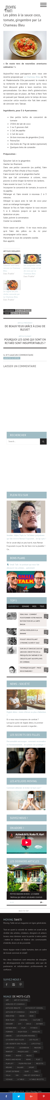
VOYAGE (9, 1079)
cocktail (24, 1020)
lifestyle (10, 1048)
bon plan (10, 1020)
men (35, 1051)
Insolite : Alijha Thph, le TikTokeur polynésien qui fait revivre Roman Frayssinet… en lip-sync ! (26, 537)
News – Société (20, 684)
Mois (34, 606)
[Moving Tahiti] (9, 4)
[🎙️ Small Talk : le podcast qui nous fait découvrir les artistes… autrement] (26, 582)
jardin (9, 1036)
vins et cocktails (32, 1075)
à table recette (37, 1079)
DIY (19, 1024)
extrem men (11, 1028)
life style (35, 1044)
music (29, 1055)
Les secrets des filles (25, 734)
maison (37, 1048)
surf (27, 1071)
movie (18, 1055)
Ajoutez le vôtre (11, 358)
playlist (9, 1063)
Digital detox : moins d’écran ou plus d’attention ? (26, 714)
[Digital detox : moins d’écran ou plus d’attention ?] (26, 699)
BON (31, 1016)
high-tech (22, 1032)
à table (15, 313)
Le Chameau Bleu (32, 76)
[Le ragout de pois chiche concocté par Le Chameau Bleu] (12, 285)
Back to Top (24, 911)
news (28, 1059)
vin (17, 1075)
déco (28, 1024)
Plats (28, 310)
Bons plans (17, 558)
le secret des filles (15, 1040)
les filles (33, 1040)
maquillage (23, 1051)
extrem (39, 1024)
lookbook (24, 1048)
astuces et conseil (34, 1008)
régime (9, 1067)
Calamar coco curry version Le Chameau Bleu (11, 268)
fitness (34, 1028)
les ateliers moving (26, 1036)
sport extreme (12, 1071)
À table (20, 310)
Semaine (25, 606)
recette (24, 313)
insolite (36, 1032)
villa (8, 1075)
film (23, 1028)
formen (9, 1032)
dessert (9, 1024)
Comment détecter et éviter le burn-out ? (24, 788)
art (7, 1000)
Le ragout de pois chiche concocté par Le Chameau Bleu (11, 294)
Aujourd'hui (13, 606)
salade (20, 1067)
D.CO (12, 902)
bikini (22, 1016)
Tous (42, 606)
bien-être (10, 1016)
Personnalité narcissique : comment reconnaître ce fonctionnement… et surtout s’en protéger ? (26, 743)
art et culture (21, 1000)
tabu (36, 1071)
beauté (33, 1012)
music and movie (13, 1059)
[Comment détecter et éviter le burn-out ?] (26, 800)
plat (38, 1059)
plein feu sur (25, 1063)
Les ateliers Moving (23, 781)
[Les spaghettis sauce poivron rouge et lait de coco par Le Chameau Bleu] (32, 259)
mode (8, 1055)
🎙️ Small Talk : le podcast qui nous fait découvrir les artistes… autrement (23, 566)
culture (36, 1020)
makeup (9, 1051)
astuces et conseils (15, 1012)
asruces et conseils (15, 1004)
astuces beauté (13, 1008)
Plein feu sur (19, 495)
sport (31, 1067)
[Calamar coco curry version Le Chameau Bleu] (12, 259)
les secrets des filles (16, 1044)
